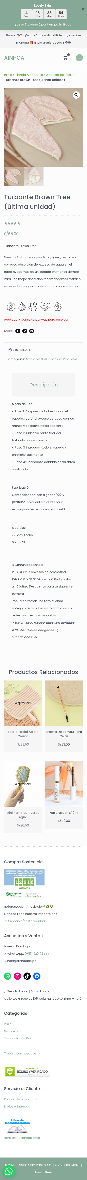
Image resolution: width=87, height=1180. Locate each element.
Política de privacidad (20, 1099)
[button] (76, 95)
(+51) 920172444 (37, 953)
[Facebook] (36, 976)
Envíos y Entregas (17, 1106)
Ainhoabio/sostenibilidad (26, 921)
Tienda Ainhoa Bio (29, 75)
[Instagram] (17, 976)
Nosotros (11, 1031)
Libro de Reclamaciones (22, 1138)
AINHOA (14, 57)
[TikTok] (27, 976)
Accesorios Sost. (59, 75)
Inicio (8, 75)
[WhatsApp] (7, 976)
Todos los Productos (63, 359)
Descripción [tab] (43, 384)
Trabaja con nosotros (20, 1053)
